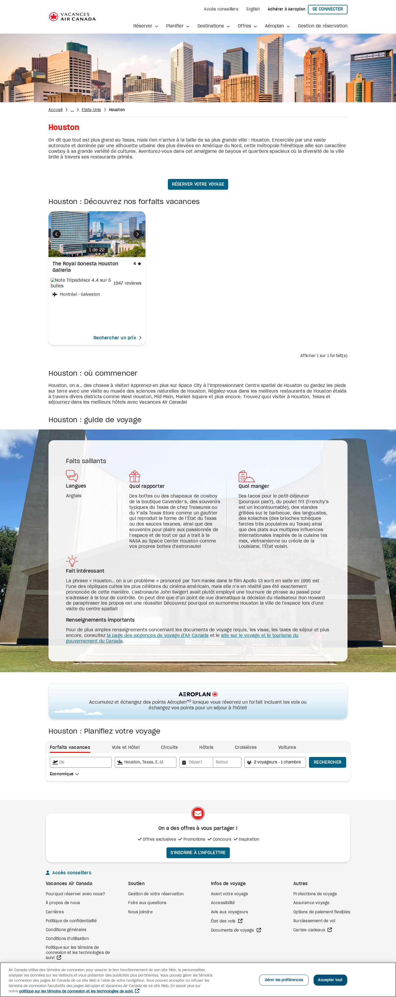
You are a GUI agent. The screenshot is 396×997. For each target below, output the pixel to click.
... (72, 110)
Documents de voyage (233, 930)
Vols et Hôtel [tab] (126, 747)
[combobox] (81, 762)
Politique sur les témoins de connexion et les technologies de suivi (78, 953)
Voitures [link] (287, 747)
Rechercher (327, 762)
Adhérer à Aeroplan (286, 9)
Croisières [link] (246, 747)
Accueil (55, 110)
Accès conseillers (221, 9)
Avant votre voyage (229, 894)
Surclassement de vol (314, 921)
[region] (198, 979)
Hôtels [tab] (206, 747)
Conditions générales (66, 930)
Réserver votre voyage (198, 184)
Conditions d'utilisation (67, 939)
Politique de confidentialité (71, 921)
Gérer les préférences (284, 980)
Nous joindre (140, 912)
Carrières (55, 912)
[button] (145, 26)
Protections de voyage (315, 894)
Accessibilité (223, 903)
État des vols (224, 921)
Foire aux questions (147, 903)
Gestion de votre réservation (156, 894)
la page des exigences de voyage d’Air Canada (158, 635)
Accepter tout (330, 980)
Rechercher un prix (114, 338)
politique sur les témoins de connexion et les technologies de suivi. (76, 991)
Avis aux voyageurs (229, 912)
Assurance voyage (311, 903)
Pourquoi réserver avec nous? (75, 894)
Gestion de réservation (323, 26)
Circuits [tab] (169, 747)
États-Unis (91, 110)
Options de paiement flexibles (321, 912)
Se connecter (330, 9)
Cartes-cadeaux (309, 930)
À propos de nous (63, 903)
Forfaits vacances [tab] (70, 747)
